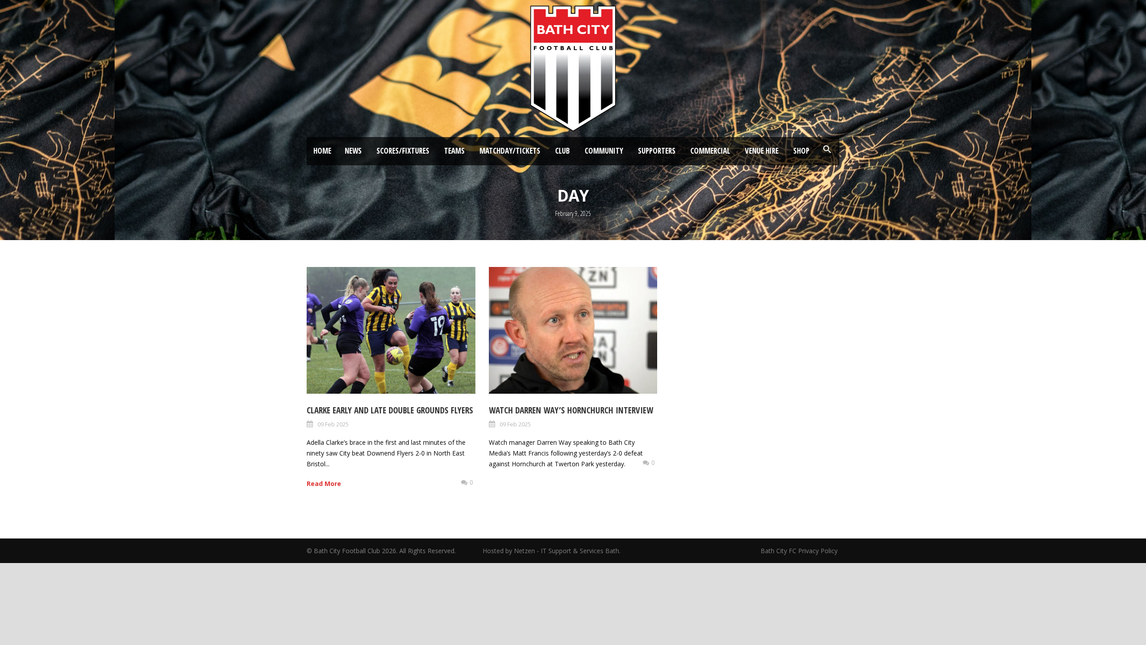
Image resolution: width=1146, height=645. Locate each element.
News (353, 151)
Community (604, 151)
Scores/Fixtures (402, 151)
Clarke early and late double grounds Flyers (390, 410)
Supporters (657, 151)
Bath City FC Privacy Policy (800, 550)
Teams (454, 151)
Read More (324, 483)
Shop (801, 151)
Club (562, 151)
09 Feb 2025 (333, 424)
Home (322, 151)
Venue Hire (761, 151)
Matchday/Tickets (509, 151)
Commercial (710, 151)
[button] (827, 149)
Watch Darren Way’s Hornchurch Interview (571, 410)
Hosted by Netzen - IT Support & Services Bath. (551, 550)
